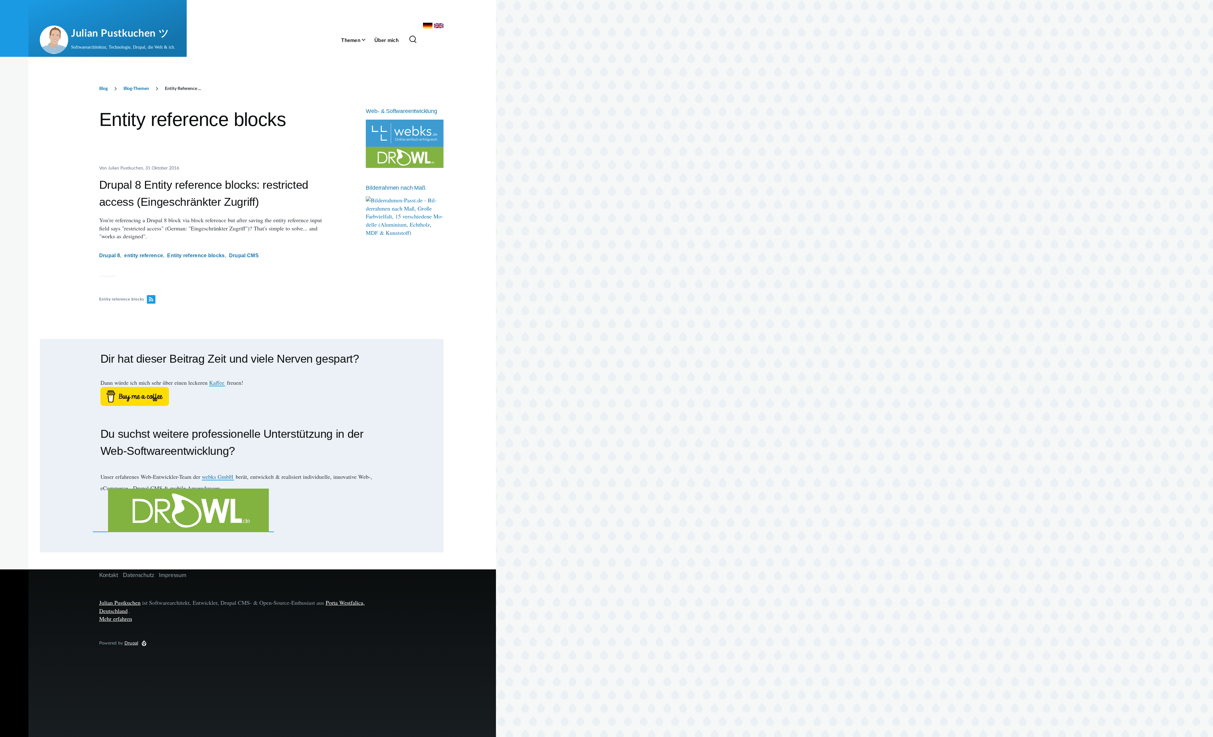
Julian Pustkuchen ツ (120, 33)
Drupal (131, 642)
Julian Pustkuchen (120, 602)
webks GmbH (217, 476)
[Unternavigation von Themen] (367, 40)
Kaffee (216, 382)
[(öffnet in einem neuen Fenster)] (241, 396)
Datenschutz (138, 574)
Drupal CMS (244, 255)
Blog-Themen (136, 88)
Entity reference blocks (196, 255)
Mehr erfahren (115, 618)
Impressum (172, 574)
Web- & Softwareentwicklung (401, 111)
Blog (103, 88)
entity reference (143, 255)
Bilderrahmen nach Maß (395, 188)
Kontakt (108, 574)
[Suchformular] (412, 40)
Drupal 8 (109, 255)
